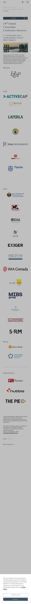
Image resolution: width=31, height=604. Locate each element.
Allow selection (15, 594)
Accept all (15, 599)
